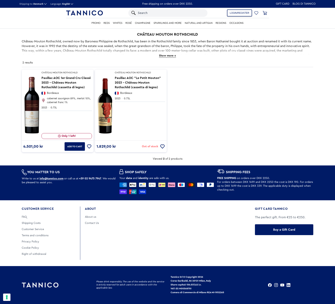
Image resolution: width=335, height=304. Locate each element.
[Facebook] (270, 285)
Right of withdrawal (34, 254)
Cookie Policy (30, 248)
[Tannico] (84, 12)
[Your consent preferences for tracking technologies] (6, 297)
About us (90, 217)
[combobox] (164, 13)
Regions (221, 23)
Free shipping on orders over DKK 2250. (167, 4)
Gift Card (282, 4)
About (90, 208)
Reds (107, 23)
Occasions (236, 23)
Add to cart (74, 146)
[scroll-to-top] (327, 285)
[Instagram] (276, 285)
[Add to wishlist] (89, 146)
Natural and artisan (198, 23)
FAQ (24, 217)
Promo (96, 23)
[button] (199, 13)
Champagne (142, 23)
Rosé (128, 23)
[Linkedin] (288, 285)
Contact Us (92, 223)
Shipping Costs (31, 223)
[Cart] (265, 13)
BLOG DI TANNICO (304, 4)
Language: (60, 4)
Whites (117, 23)
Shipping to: (31, 4)
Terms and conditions (35, 235)
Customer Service (38, 208)
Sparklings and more (168, 23)
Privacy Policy (30, 241)
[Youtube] (282, 285)
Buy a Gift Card (284, 229)
